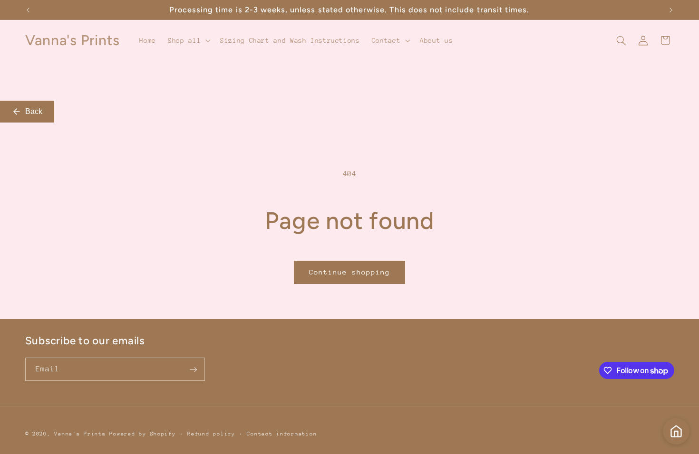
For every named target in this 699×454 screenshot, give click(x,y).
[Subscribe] (193, 369)
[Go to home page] (676, 431)
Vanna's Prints (80, 434)
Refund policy (211, 434)
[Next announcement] (670, 9)
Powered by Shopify (142, 434)
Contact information (282, 434)
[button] (188, 40)
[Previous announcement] (28, 9)
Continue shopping (349, 272)
